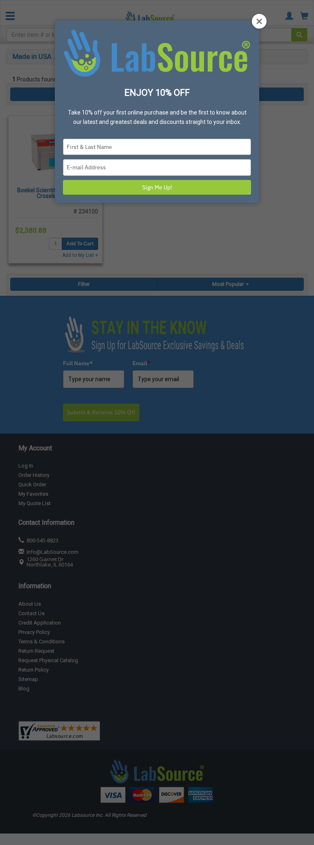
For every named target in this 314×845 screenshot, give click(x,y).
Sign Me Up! (157, 187)
